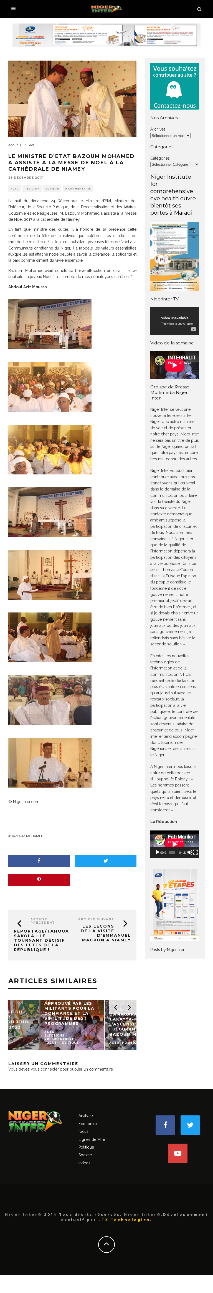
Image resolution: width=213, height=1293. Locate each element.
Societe (52, 188)
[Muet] (190, 852)
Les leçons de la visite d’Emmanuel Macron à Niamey (106, 933)
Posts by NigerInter (167, 949)
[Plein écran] (195, 852)
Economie (87, 1123)
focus (83, 1131)
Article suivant (96, 919)
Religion (32, 188)
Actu (15, 188)
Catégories (160, 158)
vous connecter (45, 1069)
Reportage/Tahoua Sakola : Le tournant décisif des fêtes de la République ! (41, 940)
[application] (174, 844)
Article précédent (43, 921)
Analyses (86, 1115)
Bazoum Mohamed (27, 836)
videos (84, 1163)
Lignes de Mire (91, 1139)
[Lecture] (157, 852)
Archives (158, 129)
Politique (86, 1147)
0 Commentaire (78, 188)
